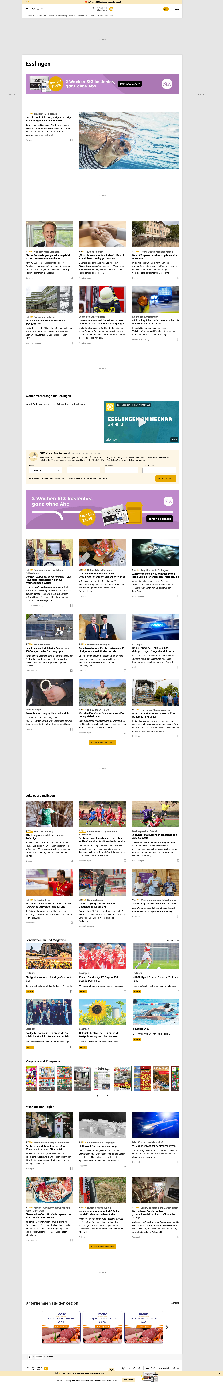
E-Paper (35, 9)
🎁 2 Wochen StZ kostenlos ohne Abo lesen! (103, 2)
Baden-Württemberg (58, 15)
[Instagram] (124, 1368)
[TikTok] (134, 1368)
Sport (92, 15)
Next (167, 1327)
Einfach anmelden (166, 478)
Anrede (31, 465)
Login (177, 9)
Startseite (30, 15)
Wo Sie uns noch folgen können (165, 1368)
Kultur (99, 15)
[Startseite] (30, 1357)
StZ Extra (109, 15)
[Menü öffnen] (27, 9)
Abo (166, 9)
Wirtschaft (82, 15)
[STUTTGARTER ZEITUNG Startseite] (102, 9)
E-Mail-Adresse (148, 465)
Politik (72, 15)
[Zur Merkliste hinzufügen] (71, 140)
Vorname (70, 465)
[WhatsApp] (129, 1368)
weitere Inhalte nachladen (102, 742)
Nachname (109, 465)
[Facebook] (139, 1368)
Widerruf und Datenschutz (102, 478)
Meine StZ (41, 15)
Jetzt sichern (128, 1380)
